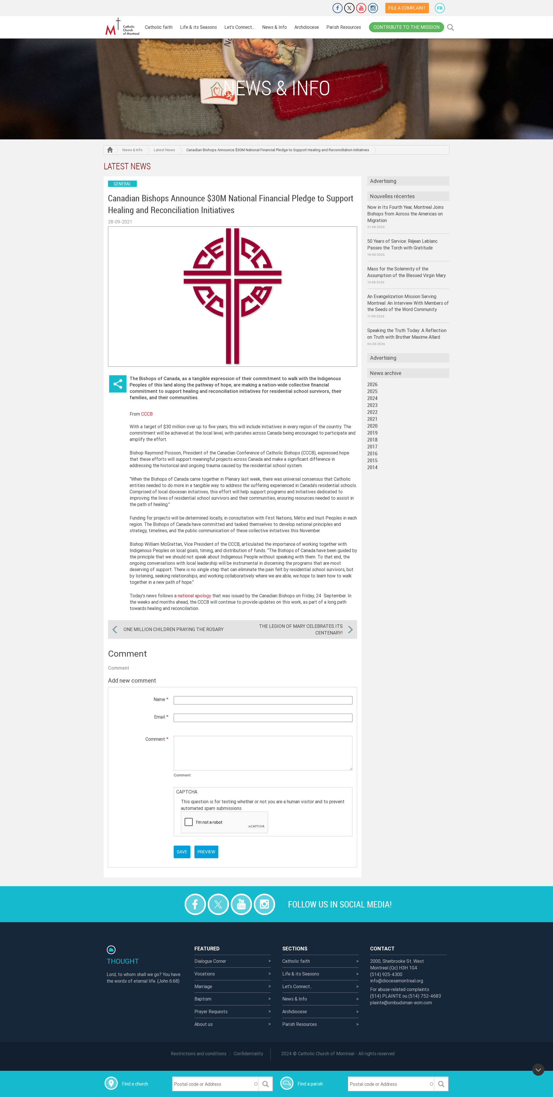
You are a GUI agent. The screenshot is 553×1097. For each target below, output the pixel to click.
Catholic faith (159, 27)
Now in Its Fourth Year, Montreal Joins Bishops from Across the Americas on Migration (405, 213)
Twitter (349, 8)
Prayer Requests (211, 1011)
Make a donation (321, 8)
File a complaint (407, 8)
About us (203, 1024)
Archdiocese (306, 27)
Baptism (202, 999)
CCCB (147, 414)
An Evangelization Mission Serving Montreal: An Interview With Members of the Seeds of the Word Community (408, 302)
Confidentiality (248, 1053)
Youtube (361, 8)
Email (159, 717)
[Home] (122, 26)
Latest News (164, 149)
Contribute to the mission (407, 27)
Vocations (204, 974)
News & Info (274, 27)
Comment (155, 739)
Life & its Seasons (198, 27)
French (440, 8)
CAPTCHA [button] (186, 792)
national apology (194, 595)
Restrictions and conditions (198, 1053)
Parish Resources (343, 27)
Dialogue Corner (210, 961)
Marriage (203, 986)
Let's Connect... (239, 27)
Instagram (373, 8)
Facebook (337, 8)
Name (159, 699)
